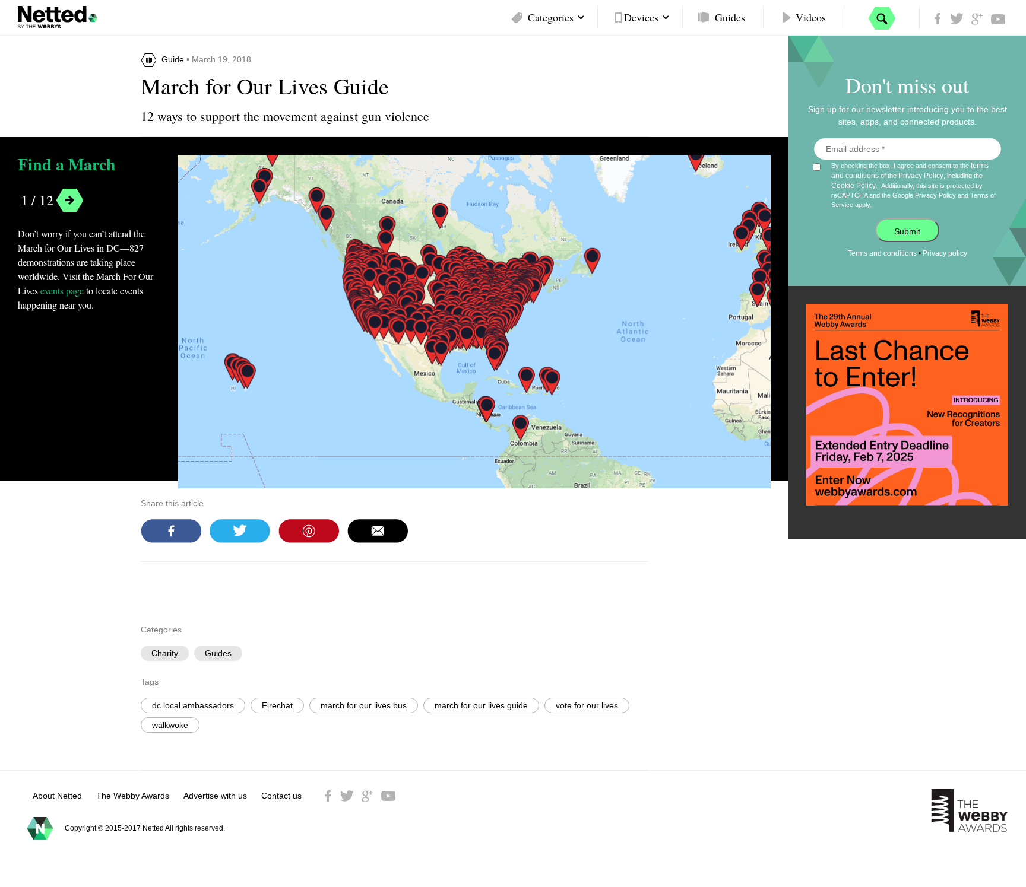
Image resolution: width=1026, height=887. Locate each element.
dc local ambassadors (193, 705)
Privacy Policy (920, 175)
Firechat (277, 705)
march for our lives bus (364, 705)
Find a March (67, 164)
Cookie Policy (853, 186)
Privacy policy (945, 253)
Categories (551, 17)
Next (69, 200)
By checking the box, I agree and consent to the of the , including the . (913, 184)
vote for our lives (587, 705)
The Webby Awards (132, 795)
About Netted (57, 795)
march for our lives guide (481, 705)
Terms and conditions (882, 253)
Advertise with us (215, 795)
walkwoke (170, 725)
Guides (730, 17)
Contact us (281, 795)
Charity (164, 653)
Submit (907, 231)
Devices (641, 17)
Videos (811, 17)
